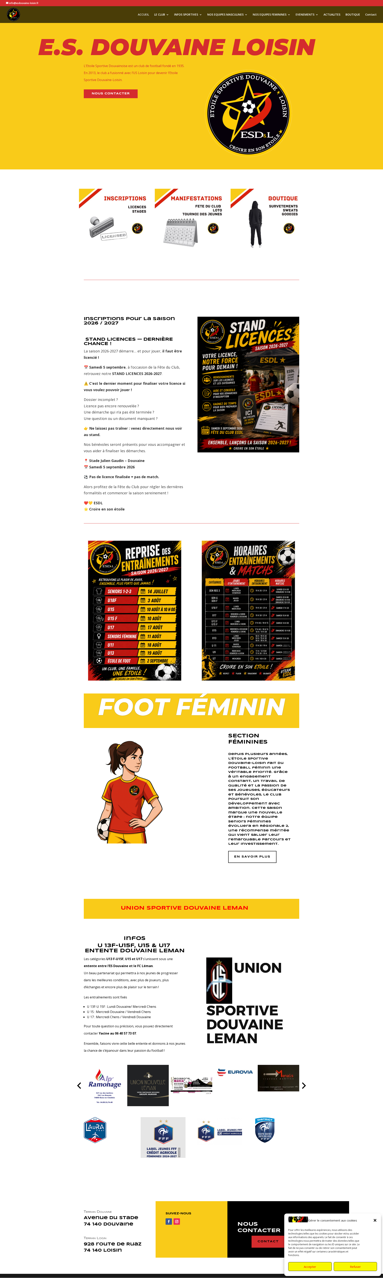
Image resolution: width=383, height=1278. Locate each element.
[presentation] (79, 1085)
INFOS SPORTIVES (186, 14)
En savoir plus (252, 856)
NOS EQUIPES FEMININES (269, 14)
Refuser (355, 1267)
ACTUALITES (332, 14)
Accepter (310, 1267)
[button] (375, 1220)
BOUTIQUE (352, 14)
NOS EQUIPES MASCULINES (225, 14)
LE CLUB (159, 14)
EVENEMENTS (305, 14)
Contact (371, 14)
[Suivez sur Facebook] (169, 1221)
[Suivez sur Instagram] (177, 1221)
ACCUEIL (143, 14)
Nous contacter (111, 93)
